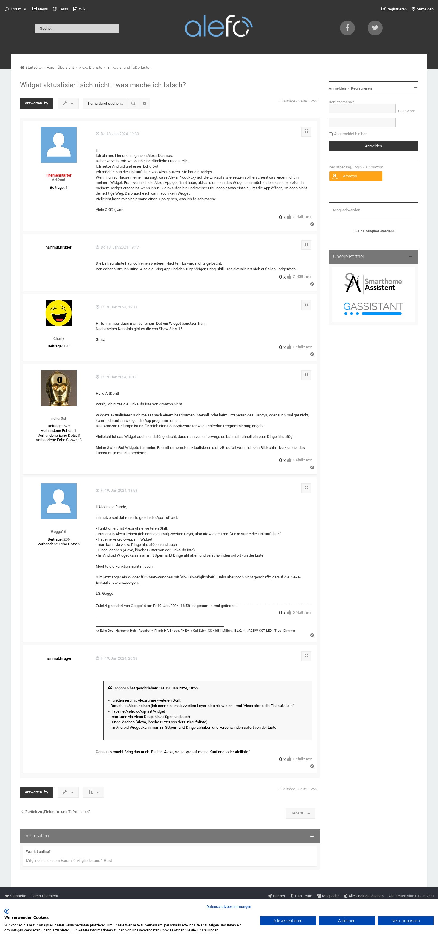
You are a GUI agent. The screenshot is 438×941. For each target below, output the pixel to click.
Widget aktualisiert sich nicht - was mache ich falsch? (103, 85)
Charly (58, 338)
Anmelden (337, 88)
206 (66, 539)
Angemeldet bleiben (350, 134)
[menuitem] (40, 9)
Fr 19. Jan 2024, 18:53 (118, 490)
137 (66, 346)
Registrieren (361, 88)
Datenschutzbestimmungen (228, 907)
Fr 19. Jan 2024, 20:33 (118, 658)
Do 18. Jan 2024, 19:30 (119, 134)
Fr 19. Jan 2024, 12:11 (118, 307)
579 (66, 426)
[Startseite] (219, 27)
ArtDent (58, 179)
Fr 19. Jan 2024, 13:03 (118, 377)
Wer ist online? (38, 851)
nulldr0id (58, 418)
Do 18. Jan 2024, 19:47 (119, 247)
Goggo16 (58, 531)
